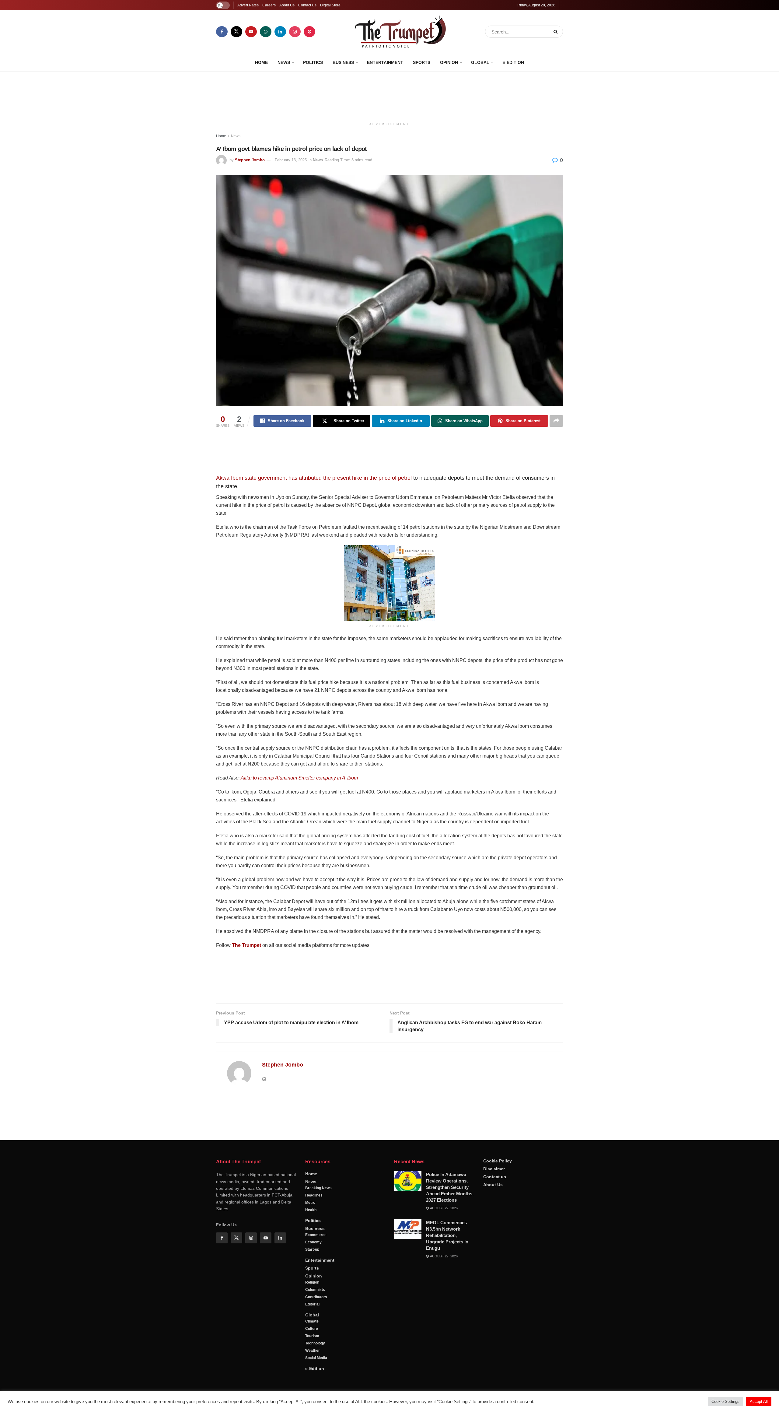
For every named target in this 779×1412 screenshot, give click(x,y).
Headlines (314, 1342)
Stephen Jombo (250, 160)
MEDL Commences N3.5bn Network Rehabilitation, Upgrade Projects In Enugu (447, 1382)
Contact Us (307, 5)
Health (310, 1357)
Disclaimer (494, 1316)
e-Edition (513, 62)
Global (480, 62)
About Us (287, 5)
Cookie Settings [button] (725, 1401)
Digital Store (330, 5)
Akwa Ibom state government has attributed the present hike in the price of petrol (314, 478)
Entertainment (385, 62)
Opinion (449, 62)
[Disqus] (389, 1190)
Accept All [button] (759, 1401)
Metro (310, 1350)
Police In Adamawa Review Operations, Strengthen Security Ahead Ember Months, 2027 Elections (449, 1334)
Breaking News (318, 1335)
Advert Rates (248, 5)
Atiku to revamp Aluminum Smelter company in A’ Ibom (299, 777)
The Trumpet (246, 945)
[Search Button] (556, 32)
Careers (269, 5)
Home (261, 62)
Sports (421, 62)
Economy (313, 1389)
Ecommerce (316, 1382)
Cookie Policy (497, 1308)
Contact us (494, 1324)
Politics (313, 62)
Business (343, 62)
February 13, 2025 (291, 160)
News (284, 62)
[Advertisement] (389, 94)
